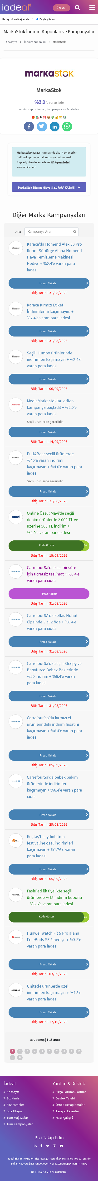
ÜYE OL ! (61, 8)
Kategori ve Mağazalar (16, 19)
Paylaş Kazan (47, 19)
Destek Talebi (65, 1098)
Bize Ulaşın (14, 1111)
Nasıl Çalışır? (64, 1117)
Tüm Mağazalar (17, 1117)
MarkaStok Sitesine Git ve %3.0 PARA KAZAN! (49, 187)
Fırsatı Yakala (47, 283)
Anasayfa (13, 1092)
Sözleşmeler (15, 1105)
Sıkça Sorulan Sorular (71, 1092)
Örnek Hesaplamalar (70, 1105)
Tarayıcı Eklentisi (67, 1111)
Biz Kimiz (13, 1098)
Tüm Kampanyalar (20, 1124)
